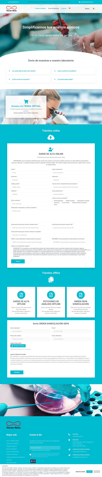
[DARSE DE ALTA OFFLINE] (21, 295)
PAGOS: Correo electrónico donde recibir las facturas (26, 239)
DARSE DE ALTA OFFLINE (21, 302)
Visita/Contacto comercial (79, 202)
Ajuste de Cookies (80, 471)
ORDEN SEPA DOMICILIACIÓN (81, 302)
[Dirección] (69, 440)
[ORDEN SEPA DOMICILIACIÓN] (81, 295)
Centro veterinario (57, 169)
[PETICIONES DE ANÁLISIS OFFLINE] (51, 295)
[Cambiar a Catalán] (69, 8)
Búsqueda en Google (83, 200)
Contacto (63, 8)
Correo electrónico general (81, 449)
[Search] (93, 8)
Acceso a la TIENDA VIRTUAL (26, 106)
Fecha (13, 169)
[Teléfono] (69, 434)
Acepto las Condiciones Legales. (20, 246)
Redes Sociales (70, 200)
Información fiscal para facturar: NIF (62, 224)
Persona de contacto (16, 335)
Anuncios (56, 202)
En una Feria (65, 202)
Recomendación (58, 200)
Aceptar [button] (89, 471)
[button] (28, 71)
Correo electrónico (57, 191)
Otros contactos (15, 200)
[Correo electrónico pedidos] (69, 455)
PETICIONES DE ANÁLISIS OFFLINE (51, 302)
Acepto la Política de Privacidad (18, 354)
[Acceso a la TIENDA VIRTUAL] (26, 102)
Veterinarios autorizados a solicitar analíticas (23, 207)
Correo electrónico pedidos (81, 455)
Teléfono (13, 191)
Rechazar (97, 471)
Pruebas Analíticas (40, 8)
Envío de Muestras (53, 8)
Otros (55, 204)
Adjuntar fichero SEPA (16, 343)
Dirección (14, 176)
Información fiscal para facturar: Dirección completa (26, 231)
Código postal (15, 184)
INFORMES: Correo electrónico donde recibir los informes (68, 239)
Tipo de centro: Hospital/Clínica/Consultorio (64, 184)
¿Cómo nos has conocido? (60, 198)
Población (55, 176)
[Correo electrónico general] (69, 449)
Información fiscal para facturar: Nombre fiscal (24, 224)
